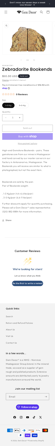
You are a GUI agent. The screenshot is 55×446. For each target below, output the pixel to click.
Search (9, 316)
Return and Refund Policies (19, 323)
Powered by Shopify (36, 441)
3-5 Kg (24, 106)
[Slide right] (34, 60)
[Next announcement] (49, 4)
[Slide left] (21, 60)
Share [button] (9, 220)
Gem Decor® (23, 441)
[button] (6, 12)
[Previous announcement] (5, 4)
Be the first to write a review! (28, 283)
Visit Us (9, 336)
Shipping (5, 80)
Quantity (6, 112)
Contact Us (11, 342)
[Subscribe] (46, 396)
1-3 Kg (10, 106)
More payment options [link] (27, 143)
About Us (10, 329)
